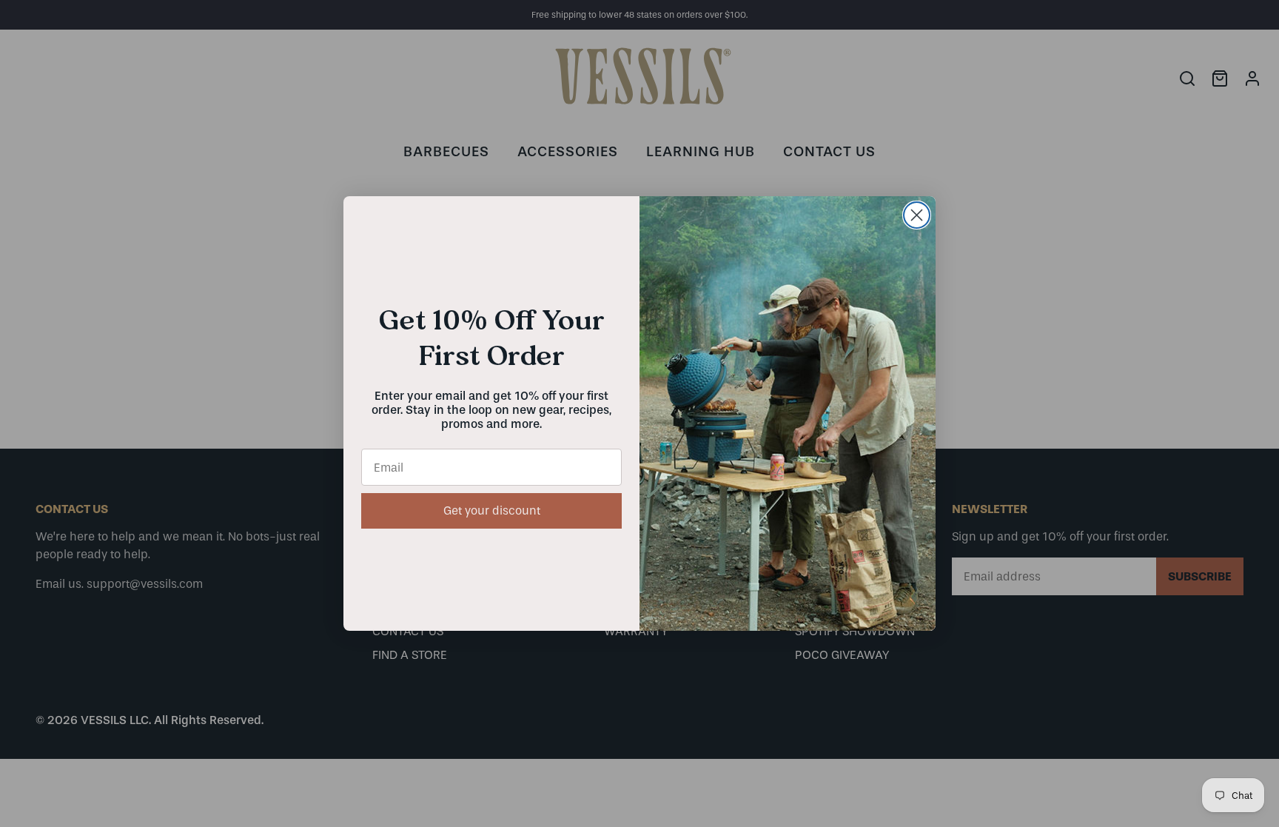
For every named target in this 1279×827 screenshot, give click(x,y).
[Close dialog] (917, 215)
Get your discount (491, 510)
